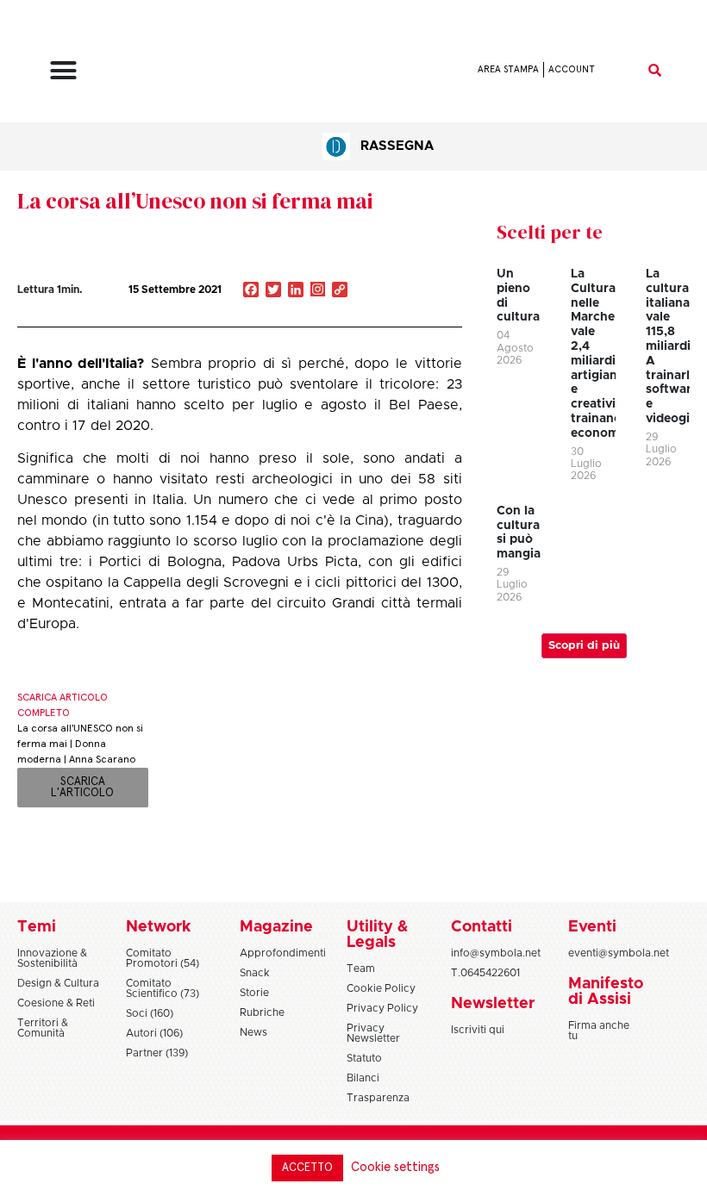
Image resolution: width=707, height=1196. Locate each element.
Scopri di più (584, 645)
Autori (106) (154, 1033)
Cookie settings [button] (395, 1167)
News (253, 1032)
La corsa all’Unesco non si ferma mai (195, 200)
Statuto (364, 1058)
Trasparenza (378, 1098)
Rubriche (262, 1012)
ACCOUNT (571, 69)
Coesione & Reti (56, 1003)
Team (361, 968)
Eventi (592, 927)
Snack (255, 973)
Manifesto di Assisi (605, 991)
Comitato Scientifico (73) (162, 988)
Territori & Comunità (42, 1028)
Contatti (481, 927)
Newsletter (493, 1004)
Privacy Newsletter (373, 1033)
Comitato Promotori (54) (162, 958)
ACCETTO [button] (307, 1168)
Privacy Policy (382, 1008)
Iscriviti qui (477, 1030)
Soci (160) (149, 1013)
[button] (64, 69)
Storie (254, 992)
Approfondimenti (283, 953)
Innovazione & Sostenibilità (52, 958)
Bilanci (363, 1078)
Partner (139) (157, 1053)
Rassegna (397, 146)
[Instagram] (317, 291)
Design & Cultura (58, 983)
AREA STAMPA (508, 69)
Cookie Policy (381, 988)
